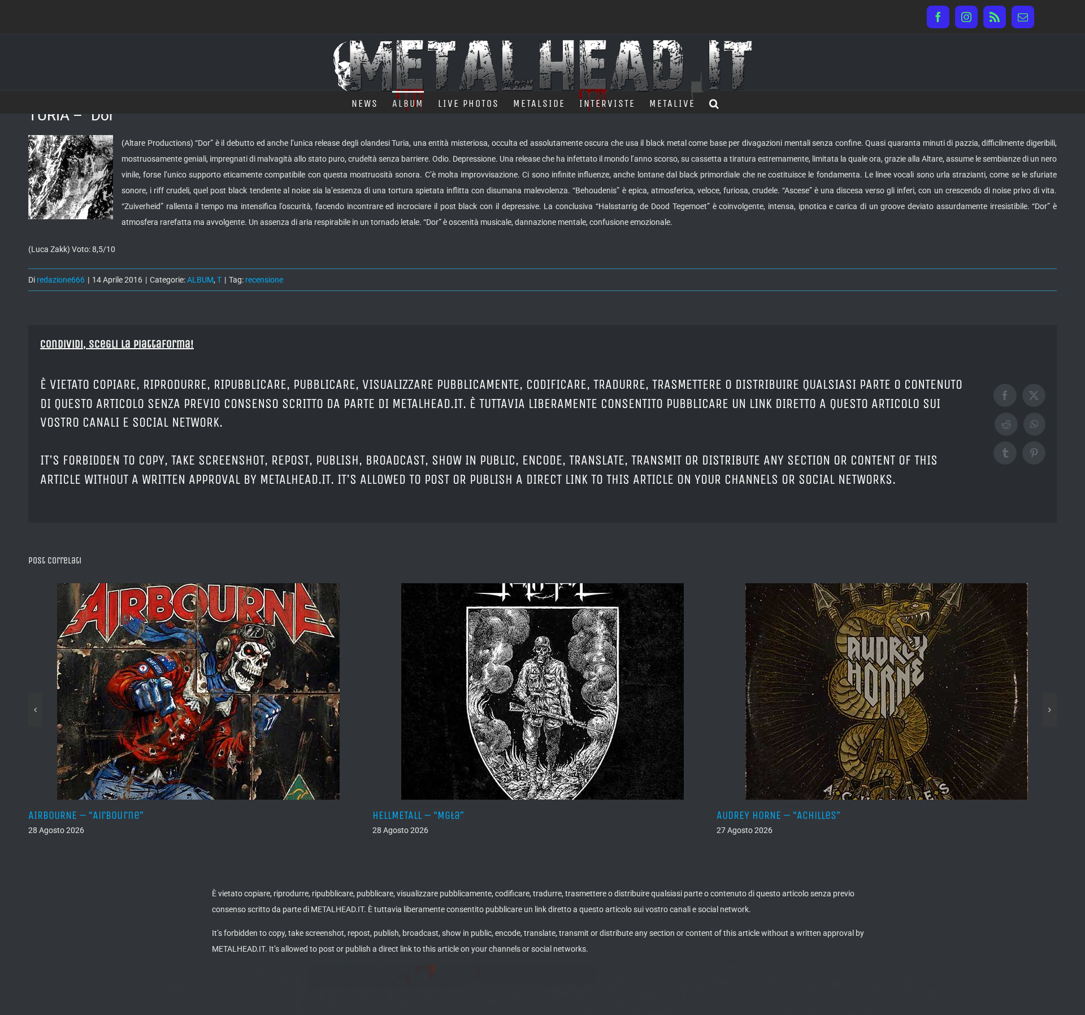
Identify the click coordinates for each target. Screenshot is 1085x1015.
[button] (714, 102)
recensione (264, 279)
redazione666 (61, 279)
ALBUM (200, 279)
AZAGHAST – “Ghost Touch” (778, 815)
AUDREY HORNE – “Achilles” (434, 815)
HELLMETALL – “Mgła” (74, 815)
